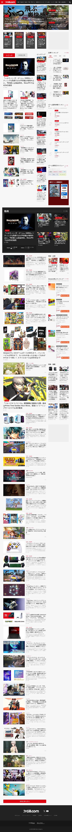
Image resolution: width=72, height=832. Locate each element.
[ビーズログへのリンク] (40, 823)
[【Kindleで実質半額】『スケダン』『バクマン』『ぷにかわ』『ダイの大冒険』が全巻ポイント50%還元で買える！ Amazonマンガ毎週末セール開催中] (14, 519)
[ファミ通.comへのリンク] (10, 2)
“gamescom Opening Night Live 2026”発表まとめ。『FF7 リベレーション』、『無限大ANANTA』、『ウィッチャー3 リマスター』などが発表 (64, 395)
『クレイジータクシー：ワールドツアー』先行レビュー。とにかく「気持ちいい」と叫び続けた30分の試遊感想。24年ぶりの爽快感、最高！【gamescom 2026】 (24, 22)
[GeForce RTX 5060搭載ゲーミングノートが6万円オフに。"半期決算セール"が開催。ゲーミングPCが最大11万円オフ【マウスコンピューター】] (14, 461)
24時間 (55, 56)
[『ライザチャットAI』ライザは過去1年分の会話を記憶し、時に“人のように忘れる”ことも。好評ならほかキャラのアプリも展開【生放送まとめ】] (41, 59)
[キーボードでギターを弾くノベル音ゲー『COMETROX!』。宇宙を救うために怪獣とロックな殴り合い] (44, 236)
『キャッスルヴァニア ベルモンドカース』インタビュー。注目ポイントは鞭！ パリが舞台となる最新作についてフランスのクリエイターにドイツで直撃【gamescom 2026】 (19, 41)
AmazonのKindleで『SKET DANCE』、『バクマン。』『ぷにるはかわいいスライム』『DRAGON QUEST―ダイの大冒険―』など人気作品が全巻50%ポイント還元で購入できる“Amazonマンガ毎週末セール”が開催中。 (36, 520)
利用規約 (34, 815)
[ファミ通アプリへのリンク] (32, 823)
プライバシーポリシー (26, 815)
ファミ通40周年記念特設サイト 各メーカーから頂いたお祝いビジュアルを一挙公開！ (52, 268)
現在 (50, 56)
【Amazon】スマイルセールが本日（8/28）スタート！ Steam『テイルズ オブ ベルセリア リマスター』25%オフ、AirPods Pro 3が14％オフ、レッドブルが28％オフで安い (64, 376)
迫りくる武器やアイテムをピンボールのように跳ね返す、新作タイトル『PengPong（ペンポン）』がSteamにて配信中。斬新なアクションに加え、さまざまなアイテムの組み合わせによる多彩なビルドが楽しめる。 (36, 592)
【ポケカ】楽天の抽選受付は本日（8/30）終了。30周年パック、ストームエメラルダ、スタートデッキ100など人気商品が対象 (36, 316)
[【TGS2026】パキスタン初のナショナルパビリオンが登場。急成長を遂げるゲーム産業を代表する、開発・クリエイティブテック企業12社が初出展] (14, 676)
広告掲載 (55, 815)
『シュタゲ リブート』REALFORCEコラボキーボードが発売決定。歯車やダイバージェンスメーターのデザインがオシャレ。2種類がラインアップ (36, 730)
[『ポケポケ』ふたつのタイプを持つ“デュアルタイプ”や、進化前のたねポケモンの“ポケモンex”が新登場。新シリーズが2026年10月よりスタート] (14, 718)
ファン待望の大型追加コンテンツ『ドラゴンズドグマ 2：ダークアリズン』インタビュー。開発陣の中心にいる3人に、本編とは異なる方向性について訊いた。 (36, 663)
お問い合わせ (17, 815)
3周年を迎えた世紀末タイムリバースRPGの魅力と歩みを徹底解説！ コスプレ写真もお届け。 (36, 366)
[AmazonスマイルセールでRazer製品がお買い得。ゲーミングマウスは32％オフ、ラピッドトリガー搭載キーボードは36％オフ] (14, 561)
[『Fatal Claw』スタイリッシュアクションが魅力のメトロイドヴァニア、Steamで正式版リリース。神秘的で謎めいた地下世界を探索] (14, 604)
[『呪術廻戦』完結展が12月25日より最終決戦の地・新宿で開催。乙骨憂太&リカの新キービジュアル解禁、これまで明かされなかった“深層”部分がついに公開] (11, 161)
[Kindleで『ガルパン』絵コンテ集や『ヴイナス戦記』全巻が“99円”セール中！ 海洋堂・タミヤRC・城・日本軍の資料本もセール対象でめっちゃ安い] (14, 290)
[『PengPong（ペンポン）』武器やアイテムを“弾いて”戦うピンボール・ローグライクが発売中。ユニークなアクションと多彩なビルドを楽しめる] (14, 590)
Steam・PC (55, 174)
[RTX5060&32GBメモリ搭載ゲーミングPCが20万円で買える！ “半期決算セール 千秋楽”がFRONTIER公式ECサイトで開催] (14, 419)
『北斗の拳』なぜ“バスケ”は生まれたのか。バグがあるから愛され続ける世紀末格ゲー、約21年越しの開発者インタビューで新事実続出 (41, 41)
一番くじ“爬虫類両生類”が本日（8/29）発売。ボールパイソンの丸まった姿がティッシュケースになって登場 (57, 70)
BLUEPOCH (28, 369)
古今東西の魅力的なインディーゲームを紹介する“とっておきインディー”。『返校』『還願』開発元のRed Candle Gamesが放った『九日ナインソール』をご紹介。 (36, 263)
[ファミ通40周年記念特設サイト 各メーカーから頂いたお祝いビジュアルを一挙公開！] (52, 260)
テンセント (28, 534)
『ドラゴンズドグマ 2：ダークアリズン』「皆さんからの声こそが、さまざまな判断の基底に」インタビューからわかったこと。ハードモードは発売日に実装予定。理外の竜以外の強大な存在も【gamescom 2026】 (57, 25)
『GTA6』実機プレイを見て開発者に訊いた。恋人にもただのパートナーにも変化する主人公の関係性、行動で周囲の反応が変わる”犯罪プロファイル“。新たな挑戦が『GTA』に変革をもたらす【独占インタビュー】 (30, 41)
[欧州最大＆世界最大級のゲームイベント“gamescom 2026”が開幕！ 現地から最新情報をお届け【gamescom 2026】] (41, 132)
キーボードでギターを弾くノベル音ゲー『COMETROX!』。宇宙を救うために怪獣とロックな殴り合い (44, 241)
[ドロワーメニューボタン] (2, 2)
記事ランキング (53, 52)
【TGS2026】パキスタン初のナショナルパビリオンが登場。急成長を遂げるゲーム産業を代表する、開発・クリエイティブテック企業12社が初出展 (36, 673)
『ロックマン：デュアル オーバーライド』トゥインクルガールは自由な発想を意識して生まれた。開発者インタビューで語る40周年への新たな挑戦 (36, 644)
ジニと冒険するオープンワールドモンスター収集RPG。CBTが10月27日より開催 (36, 531)
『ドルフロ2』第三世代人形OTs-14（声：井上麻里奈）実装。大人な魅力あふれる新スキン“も (36, 745)
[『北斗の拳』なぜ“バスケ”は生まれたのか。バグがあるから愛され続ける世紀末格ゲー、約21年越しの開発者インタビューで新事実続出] (41, 34)
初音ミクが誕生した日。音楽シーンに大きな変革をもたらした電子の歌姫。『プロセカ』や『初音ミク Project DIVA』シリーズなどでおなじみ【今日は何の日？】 (10, 104)
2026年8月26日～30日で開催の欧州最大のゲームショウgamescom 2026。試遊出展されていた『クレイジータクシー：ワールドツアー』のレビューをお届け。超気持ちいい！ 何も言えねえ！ (36, 578)
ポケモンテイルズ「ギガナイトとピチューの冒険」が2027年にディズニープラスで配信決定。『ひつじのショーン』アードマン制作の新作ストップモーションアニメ (36, 787)
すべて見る (66, 52)
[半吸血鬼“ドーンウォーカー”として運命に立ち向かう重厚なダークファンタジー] (64, 260)
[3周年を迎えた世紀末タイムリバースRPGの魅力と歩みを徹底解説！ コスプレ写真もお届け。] (14, 368)
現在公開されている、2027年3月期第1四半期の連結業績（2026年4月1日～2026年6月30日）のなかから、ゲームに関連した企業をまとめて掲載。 (36, 620)
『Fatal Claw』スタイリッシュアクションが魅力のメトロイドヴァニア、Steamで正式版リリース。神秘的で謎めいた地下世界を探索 (36, 602)
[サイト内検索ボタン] (70, 2)
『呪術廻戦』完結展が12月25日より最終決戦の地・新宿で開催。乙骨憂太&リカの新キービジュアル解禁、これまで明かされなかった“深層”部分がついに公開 (27, 160)
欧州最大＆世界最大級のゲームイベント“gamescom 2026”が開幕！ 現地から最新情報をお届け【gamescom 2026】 (41, 141)
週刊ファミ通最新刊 (56, 182)
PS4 (50, 174)
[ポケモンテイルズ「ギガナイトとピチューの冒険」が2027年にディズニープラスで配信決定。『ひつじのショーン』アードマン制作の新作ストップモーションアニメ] (14, 790)
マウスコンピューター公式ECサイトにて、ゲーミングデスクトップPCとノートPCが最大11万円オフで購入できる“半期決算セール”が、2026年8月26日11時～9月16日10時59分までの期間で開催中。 (36, 463)
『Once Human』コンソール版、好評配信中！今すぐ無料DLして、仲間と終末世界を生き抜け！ (35, 474)
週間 (60, 56)
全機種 (50, 171)
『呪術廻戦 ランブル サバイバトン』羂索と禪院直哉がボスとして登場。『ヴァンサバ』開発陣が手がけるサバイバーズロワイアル (27, 149)
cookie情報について (48, 815)
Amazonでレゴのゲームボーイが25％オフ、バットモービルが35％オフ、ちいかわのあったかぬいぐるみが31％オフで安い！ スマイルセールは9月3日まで (24, 355)
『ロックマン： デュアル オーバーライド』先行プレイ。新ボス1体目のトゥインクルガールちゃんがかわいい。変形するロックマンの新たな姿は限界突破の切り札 (41, 196)
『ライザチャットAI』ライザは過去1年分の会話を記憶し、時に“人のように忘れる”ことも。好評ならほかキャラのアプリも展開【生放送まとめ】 (41, 67)
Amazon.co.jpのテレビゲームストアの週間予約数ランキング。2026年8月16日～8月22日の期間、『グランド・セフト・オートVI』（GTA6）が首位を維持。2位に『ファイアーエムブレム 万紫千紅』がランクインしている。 (36, 692)
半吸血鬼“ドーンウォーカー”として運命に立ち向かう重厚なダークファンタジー (64, 268)
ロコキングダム (31, 527)
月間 (64, 56)
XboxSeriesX (62, 174)
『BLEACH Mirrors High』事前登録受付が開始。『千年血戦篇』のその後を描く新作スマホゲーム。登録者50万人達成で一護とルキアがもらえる (36, 702)
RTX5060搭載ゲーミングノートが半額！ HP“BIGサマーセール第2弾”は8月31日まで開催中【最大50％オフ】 (36, 630)
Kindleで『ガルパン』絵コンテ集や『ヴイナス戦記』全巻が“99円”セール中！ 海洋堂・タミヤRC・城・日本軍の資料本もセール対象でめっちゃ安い (36, 287)
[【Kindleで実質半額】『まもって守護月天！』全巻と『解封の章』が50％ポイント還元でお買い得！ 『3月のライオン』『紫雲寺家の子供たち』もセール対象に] (27, 94)
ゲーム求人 (47, 2)
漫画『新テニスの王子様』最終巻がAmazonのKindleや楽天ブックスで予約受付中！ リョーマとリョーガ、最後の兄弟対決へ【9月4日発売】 (36, 430)
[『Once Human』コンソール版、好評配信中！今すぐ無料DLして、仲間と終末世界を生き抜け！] (14, 476)
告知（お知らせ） (29, 770)
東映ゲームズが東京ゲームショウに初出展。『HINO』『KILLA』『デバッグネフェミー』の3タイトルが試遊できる (27, 138)
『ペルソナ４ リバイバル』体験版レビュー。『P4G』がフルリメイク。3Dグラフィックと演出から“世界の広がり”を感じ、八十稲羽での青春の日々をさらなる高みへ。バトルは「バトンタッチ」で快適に (41, 177)
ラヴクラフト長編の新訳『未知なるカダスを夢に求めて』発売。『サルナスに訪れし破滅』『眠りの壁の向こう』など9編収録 (27, 127)
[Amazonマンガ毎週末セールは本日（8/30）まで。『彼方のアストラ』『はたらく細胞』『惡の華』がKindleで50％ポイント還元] (11, 183)
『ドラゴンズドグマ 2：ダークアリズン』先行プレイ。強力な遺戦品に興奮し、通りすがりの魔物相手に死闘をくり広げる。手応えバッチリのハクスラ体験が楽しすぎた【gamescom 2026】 (41, 159)
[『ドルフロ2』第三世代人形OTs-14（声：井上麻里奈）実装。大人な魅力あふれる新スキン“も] (14, 747)
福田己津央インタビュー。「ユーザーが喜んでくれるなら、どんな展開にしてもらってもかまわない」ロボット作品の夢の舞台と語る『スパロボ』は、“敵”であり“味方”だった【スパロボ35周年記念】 (52, 413)
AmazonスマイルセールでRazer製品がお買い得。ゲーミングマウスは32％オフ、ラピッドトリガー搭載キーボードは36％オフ (36, 559)
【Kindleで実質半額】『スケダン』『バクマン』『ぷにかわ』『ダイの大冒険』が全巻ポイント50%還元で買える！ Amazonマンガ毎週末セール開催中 (36, 516)
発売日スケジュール (40, 2)
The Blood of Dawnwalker (65, 262)
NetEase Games (29, 477)
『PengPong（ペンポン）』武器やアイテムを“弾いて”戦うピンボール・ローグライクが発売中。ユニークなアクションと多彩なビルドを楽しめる (36, 587)
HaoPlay (27, 748)
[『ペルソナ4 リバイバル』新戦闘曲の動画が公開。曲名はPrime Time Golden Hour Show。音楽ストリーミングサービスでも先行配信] (60, 236)
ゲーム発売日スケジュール (56, 166)
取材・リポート (52, 10)
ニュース (52, 2)
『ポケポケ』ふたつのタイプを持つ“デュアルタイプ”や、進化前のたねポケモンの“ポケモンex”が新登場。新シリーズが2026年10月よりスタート (36, 716)
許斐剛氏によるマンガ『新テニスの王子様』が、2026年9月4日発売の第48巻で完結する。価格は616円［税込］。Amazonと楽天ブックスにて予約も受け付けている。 (36, 435)
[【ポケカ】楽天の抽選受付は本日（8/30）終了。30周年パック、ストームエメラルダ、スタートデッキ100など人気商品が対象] (14, 318)
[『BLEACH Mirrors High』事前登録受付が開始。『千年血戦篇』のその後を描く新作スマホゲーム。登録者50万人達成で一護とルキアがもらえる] (14, 704)
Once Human (30, 470)
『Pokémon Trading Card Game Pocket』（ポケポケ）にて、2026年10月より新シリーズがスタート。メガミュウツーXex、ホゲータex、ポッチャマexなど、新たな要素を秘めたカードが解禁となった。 (36, 720)
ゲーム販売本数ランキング (56, 105)
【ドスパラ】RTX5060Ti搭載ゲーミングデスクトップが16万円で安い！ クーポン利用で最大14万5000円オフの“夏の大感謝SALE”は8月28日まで (52, 376)
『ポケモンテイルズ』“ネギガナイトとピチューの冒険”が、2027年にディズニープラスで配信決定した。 (36, 791)
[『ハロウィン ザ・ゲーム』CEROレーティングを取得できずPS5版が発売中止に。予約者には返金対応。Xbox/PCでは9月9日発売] (19, 67)
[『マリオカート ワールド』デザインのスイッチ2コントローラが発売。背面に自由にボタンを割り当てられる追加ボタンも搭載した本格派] (14, 547)
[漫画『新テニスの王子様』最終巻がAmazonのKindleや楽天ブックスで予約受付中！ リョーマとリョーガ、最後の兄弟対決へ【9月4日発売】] (14, 433)
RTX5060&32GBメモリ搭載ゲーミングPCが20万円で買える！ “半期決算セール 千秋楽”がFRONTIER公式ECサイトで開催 (36, 416)
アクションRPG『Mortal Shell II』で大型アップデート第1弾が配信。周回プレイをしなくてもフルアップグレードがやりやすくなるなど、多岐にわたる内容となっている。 (36, 492)
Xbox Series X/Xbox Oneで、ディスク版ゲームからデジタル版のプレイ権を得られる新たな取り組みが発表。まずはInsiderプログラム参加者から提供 (41, 122)
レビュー (7, 16)
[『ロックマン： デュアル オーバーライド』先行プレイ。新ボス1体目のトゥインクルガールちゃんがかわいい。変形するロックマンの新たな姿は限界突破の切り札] (41, 187)
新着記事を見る (25, 801)
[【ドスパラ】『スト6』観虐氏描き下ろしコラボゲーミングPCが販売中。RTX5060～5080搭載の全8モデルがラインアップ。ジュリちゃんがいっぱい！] (14, 275)
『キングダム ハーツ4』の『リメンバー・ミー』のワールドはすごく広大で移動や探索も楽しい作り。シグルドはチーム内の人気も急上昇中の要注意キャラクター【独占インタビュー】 (41, 104)
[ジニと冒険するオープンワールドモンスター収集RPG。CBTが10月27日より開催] (14, 533)
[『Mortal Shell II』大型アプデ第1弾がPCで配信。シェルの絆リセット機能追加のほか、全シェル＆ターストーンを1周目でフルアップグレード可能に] (14, 490)
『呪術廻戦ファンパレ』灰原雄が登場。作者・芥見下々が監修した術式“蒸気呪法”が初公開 (27, 171)
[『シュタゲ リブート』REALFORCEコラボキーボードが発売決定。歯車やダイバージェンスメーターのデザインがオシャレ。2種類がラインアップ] (14, 733)
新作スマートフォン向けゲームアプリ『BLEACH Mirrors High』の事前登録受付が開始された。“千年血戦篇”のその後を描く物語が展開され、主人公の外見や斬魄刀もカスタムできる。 (36, 706)
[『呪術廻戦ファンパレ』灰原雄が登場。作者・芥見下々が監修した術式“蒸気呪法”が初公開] (11, 172)
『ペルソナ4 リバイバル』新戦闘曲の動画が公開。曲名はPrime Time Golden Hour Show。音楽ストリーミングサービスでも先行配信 (60, 241)
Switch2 (22, 2)
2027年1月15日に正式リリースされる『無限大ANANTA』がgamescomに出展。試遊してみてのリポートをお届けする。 (36, 763)
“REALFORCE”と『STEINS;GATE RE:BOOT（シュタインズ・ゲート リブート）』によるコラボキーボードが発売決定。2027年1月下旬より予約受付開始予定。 (36, 735)
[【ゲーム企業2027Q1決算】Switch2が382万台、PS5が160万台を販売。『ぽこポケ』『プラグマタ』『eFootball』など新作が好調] (14, 618)
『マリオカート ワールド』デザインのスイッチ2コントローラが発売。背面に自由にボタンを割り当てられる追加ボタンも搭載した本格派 (36, 545)
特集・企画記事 (62, 2)
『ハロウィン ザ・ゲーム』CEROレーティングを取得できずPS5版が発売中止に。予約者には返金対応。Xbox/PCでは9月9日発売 (18, 81)
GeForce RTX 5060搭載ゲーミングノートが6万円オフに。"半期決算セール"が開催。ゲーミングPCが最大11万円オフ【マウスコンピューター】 (36, 459)
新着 (18, 2)
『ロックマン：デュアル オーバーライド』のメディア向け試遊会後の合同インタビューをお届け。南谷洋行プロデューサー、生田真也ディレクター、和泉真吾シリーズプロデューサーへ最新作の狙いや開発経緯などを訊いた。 (36, 649)
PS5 (29, 2)
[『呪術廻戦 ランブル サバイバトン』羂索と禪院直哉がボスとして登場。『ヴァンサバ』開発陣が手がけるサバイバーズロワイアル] (11, 150)
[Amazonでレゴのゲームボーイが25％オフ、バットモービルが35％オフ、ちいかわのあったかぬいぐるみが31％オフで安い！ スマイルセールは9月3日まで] (24, 338)
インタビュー (51, 22)
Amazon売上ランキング (56, 279)
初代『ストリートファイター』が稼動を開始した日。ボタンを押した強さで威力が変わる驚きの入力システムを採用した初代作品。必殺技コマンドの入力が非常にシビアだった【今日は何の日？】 (36, 502)
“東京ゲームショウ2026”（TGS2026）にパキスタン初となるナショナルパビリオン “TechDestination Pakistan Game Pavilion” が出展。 (36, 677)
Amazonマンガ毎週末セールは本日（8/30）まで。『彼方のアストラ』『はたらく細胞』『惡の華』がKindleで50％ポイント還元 (27, 182)
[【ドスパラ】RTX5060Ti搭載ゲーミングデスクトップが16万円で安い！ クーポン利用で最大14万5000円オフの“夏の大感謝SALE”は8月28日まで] (52, 368)
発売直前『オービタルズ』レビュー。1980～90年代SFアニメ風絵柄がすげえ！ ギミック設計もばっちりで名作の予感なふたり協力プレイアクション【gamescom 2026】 (7, 41)
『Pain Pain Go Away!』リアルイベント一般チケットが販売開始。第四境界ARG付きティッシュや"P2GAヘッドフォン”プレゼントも (36, 773)
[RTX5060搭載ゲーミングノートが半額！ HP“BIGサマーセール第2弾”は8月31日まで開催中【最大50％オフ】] (14, 633)
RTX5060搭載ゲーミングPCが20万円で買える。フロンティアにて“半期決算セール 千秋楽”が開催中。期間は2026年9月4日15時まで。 (36, 421)
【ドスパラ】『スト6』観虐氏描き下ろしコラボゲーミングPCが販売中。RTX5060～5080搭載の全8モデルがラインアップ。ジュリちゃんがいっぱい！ (36, 273)
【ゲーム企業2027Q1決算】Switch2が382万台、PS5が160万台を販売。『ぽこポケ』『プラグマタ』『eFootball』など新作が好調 (36, 616)
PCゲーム (33, 2)
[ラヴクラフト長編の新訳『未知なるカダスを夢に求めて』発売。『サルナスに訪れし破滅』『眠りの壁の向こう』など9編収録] (11, 127)
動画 (56, 2)
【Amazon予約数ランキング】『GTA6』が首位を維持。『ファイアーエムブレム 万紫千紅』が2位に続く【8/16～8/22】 (36, 687)
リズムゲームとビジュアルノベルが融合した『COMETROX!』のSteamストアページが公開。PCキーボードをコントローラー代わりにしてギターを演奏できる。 (36, 306)
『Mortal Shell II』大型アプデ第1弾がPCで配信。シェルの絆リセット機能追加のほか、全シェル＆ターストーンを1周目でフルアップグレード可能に (36, 487)
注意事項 (40, 815)
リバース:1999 (30, 363)
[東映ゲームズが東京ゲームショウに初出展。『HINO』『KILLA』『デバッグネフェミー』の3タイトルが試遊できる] (11, 138)
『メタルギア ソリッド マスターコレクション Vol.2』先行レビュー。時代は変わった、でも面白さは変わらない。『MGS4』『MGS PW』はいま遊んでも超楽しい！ (64, 413)
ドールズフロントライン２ (33, 741)
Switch (26, 2)
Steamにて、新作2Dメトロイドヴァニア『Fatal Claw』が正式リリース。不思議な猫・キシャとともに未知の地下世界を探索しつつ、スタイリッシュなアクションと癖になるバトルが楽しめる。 (36, 606)
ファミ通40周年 (54, 262)
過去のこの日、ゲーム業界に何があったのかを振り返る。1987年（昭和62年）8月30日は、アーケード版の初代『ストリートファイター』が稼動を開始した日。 (36, 506)
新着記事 (21, 55)
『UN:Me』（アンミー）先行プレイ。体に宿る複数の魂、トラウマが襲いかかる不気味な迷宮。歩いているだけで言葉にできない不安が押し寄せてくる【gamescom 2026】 (41, 85)
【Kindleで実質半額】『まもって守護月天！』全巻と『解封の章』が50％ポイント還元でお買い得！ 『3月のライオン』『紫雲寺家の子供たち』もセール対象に (27, 104)
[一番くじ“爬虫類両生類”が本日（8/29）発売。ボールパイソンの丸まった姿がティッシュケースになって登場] (66, 68)
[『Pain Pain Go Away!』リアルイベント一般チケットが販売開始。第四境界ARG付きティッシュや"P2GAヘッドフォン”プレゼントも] (14, 775)
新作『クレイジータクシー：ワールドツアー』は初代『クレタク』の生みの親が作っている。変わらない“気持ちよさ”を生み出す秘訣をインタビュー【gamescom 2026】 (36, 445)
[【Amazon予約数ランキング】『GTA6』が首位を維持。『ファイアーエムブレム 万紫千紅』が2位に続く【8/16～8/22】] (14, 690)
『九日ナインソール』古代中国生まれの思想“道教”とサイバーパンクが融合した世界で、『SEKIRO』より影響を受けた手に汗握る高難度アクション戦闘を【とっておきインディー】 (60, 222)
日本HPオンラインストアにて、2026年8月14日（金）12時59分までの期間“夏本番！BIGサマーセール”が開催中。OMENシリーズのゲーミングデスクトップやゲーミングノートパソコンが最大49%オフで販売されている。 (36, 635)
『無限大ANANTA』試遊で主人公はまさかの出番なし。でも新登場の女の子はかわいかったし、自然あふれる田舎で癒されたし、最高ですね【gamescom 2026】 (58, 13)
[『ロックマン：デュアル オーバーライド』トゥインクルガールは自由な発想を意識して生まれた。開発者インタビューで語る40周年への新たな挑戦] (14, 647)
